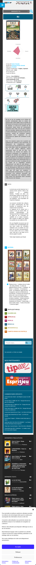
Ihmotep (6, 414)
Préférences (18, 557)
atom (21, 459)
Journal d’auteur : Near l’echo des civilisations (20, 426)
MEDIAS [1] (11, 324)
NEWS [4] (10, 320)
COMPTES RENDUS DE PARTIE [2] (17, 331)
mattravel (21, 503)
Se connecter (8, 352)
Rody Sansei (8, 408)
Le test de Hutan (16, 480)
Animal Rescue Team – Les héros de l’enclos (21, 412)
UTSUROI (13, 67)
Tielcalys (22, 470)
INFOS (9, 184)
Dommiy (14, 65)
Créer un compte (17, 352)
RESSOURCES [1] (13, 327)
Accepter (18, 547)
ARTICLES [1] (11, 317)
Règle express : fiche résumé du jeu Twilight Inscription (18, 500)
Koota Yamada (15, 64)
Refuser (18, 552)
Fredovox (24, 444)
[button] (33, 510)
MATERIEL (11, 247)
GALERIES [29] (12, 313)
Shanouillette (23, 482)
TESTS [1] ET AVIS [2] (13, 309)
